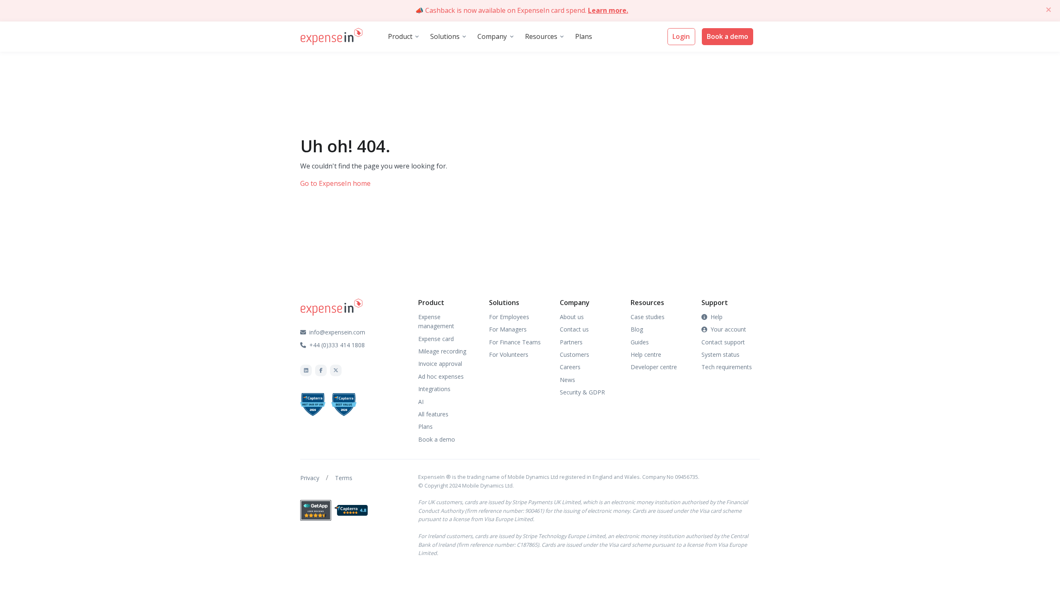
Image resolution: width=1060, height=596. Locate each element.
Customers (574, 354)
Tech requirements (726, 367)
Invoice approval (440, 364)
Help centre (646, 354)
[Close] (1048, 9)
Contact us (574, 329)
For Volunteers (508, 354)
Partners (571, 342)
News (567, 380)
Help (717, 317)
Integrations (434, 389)
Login (681, 36)
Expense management (436, 321)
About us (572, 317)
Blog (637, 329)
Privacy (309, 478)
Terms (343, 478)
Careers (570, 367)
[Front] (331, 37)
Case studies (648, 317)
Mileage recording (442, 351)
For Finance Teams (515, 342)
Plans (583, 36)
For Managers (508, 329)
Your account (728, 329)
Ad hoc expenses (441, 376)
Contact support (723, 342)
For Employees (509, 317)
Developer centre (654, 367)
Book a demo (727, 36)
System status (720, 354)
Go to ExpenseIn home (335, 183)
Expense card (436, 339)
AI (421, 402)
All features (433, 414)
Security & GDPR (582, 392)
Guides (640, 342)
